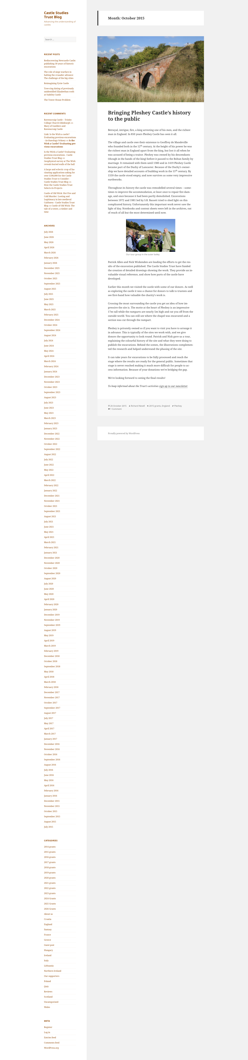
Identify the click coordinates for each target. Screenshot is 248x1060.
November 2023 (52, 381)
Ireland (47, 955)
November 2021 (52, 500)
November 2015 (52, 806)
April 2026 (49, 247)
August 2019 (50, 630)
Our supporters (51, 976)
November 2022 (52, 438)
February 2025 (51, 314)
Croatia (47, 919)
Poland (47, 981)
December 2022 (52, 433)
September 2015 (52, 816)
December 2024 (52, 319)
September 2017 (52, 707)
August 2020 (50, 578)
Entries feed (50, 1037)
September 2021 (52, 511)
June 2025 (49, 299)
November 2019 (52, 619)
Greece (47, 939)
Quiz (46, 986)
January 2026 (50, 263)
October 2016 (50, 754)
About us (48, 914)
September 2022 (52, 449)
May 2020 (48, 594)
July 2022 (48, 459)
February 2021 (51, 547)
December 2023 (52, 376)
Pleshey (178, 405)
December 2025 (52, 268)
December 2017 (52, 692)
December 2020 (52, 557)
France (47, 934)
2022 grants (50, 888)
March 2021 (50, 542)
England (48, 924)
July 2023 (48, 402)
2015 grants (50, 851)
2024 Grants (50, 898)
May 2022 (48, 469)
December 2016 (52, 744)
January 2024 (50, 371)
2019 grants (50, 872)
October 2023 (50, 387)
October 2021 (50, 506)
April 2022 (49, 475)
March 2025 (50, 309)
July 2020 (48, 583)
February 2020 (51, 604)
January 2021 (50, 552)
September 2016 (52, 759)
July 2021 (48, 521)
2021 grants (50, 883)
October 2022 (50, 444)
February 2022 (51, 485)
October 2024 (50, 325)
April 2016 (49, 785)
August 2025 (50, 288)
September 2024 (52, 330)
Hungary (48, 950)
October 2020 (50, 568)
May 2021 (48, 532)
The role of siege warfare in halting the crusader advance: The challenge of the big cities (59, 75)
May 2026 (48, 242)
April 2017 (49, 728)
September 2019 (52, 625)
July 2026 (48, 231)
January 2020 (50, 609)
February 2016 (51, 790)
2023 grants (50, 893)
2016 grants (50, 857)
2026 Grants (50, 908)
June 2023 (49, 407)
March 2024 (50, 361)
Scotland (48, 996)
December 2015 (52, 801)
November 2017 (52, 697)
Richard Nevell (138, 405)
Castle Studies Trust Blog (56, 14)
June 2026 (49, 237)
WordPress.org (51, 1047)
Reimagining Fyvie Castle (56, 83)
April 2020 (49, 599)
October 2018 (50, 661)
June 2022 (49, 464)
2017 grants (50, 862)
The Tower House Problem (57, 99)
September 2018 (52, 666)
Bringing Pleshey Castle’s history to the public (149, 115)
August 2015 (50, 821)
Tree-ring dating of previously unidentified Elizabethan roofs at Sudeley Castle (59, 91)
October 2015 (50, 811)
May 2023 (48, 413)
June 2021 (49, 526)
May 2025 (48, 304)
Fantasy (48, 929)
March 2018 (50, 682)
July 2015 (48, 826)
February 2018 (51, 687)
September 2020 (52, 573)
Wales (47, 1007)
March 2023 (50, 418)
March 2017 (50, 733)
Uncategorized (51, 1002)
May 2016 (48, 780)
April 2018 (49, 676)
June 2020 (49, 588)
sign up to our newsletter (173, 386)
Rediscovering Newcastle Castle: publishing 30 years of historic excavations (60, 63)
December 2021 (52, 495)
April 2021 (49, 537)
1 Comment (116, 409)
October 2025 (50, 278)
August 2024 (50, 335)
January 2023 (50, 428)
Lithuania (49, 965)
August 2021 (50, 516)
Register (48, 1027)
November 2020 (52, 563)
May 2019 (48, 635)
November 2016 (52, 749)
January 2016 (50, 795)
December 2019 (52, 614)
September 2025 (52, 283)
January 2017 (50, 738)
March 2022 (50, 480)
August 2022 (50, 454)
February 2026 (51, 257)
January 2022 (50, 490)
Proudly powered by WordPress (124, 433)
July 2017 (48, 718)
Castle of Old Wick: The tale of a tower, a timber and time (59, 208)
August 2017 (50, 713)
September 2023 (52, 392)
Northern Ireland (52, 970)
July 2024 (48, 340)
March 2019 (50, 645)
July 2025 (48, 294)
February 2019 (51, 651)
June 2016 (49, 775)
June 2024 (49, 345)
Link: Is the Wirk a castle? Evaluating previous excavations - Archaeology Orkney (60, 137)
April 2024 (49, 356)
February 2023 (51, 423)
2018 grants (50, 867)
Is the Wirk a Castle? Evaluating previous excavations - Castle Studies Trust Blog (59, 154)
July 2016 (48, 769)
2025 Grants (50, 903)
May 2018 (48, 671)
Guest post (49, 945)
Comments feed (51, 1042)
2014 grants (50, 846)
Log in (47, 1032)
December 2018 (52, 656)
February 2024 (51, 366)
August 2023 (50, 397)
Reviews (48, 991)
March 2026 (50, 252)
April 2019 (49, 640)
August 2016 (50, 764)
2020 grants (50, 877)
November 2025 (52, 273)
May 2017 (48, 723)
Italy (46, 960)
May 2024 (48, 350)
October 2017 (50, 702)
